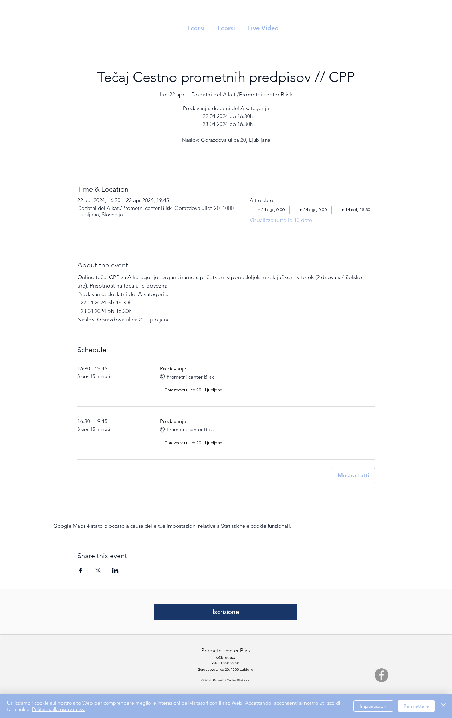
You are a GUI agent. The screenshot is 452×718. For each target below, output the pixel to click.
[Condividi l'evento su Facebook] (80, 570)
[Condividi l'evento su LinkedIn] (115, 570)
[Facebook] (381, 675)
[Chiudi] (443, 706)
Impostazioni (373, 706)
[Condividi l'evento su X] (98, 570)
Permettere (416, 706)
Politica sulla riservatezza (58, 709)
